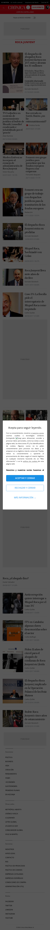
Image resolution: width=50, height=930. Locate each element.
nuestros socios (38, 433)
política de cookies (30, 461)
